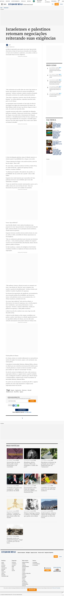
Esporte (8, 1)
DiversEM (3, 569)
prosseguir (32, 589)
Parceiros (53, 1)
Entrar (61, 4)
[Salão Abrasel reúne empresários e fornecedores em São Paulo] (49, 143)
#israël (29, 390)
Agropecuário (24, 582)
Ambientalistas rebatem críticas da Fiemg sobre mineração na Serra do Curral (48, 515)
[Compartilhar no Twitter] (16, 406)
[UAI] (33, 1)
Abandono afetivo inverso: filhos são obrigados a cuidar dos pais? (31, 464)
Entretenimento (15, 1)
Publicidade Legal (4, 576)
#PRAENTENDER (25, 566)
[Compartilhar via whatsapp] (18, 406)
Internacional (28, 4)
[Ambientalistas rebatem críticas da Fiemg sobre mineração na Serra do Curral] (49, 504)
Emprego (24, 567)
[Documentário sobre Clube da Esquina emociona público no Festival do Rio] (32, 479)
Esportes (24, 577)
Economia (3, 565)
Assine (56, 4)
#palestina (18, 390)
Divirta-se (24, 585)
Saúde (2, 570)
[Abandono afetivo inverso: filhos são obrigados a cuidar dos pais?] (32, 453)
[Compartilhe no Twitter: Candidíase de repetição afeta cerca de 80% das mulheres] (52, 485)
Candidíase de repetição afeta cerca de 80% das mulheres (48, 489)
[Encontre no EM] (52, 4)
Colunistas (3, 572)
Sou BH (13, 570)
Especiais (24, 565)
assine (29, 412)
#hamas (24, 390)
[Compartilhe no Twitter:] (17, 485)
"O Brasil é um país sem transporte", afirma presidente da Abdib (14, 489)
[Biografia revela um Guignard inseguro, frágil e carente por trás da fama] (15, 529)
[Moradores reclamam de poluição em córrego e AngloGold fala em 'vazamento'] (49, 453)
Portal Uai (14, 562)
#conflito (16, 392)
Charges (23, 569)
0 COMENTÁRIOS (22, 410)
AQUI (63, 1)
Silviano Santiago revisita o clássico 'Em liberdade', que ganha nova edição (32, 514)
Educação (3, 574)
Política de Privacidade (56, 587)
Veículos (23, 1)
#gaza (21, 392)
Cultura (2, 573)
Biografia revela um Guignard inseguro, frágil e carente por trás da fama (14, 540)
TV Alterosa (14, 563)
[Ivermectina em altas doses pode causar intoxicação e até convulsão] (15, 453)
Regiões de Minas (25, 562)
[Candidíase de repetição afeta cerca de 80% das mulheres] (49, 479)
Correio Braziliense (36, 563)
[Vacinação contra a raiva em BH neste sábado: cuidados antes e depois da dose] (49, 125)
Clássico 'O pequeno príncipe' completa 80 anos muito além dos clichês (13, 515)
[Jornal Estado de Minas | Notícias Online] (15, 4)
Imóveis (29, 1)
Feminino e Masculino (26, 573)
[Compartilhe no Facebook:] (16, 485)
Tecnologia (24, 576)
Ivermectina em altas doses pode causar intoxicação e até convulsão (13, 464)
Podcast (23, 580)
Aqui (13, 567)
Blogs (13, 566)
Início (1, 7)
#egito (12, 390)
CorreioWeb (35, 562)
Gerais (2, 562)
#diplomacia (9, 392)
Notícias (2, 1)
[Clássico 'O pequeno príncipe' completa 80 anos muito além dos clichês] (15, 504)
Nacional (3, 566)
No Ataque (24, 581)
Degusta (23, 574)
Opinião (23, 563)
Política (2, 563)
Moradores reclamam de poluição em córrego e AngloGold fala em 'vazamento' (48, 464)
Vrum (13, 569)
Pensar (23, 578)
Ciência (23, 572)
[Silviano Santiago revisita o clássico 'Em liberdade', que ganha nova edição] (32, 504)
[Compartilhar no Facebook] (14, 406)
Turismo (23, 570)
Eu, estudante (35, 565)
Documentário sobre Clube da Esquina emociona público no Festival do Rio (30, 490)
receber (32, 401)
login (25, 412)
